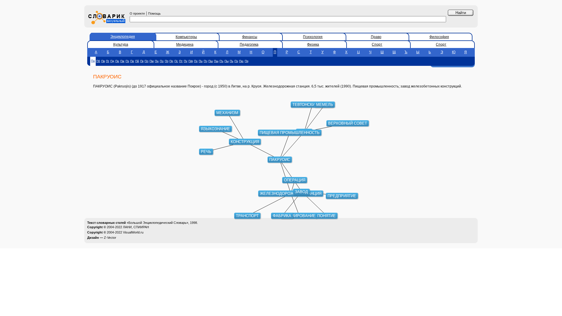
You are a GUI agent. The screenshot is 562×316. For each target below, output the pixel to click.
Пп (166, 61)
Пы (227, 61)
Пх (196, 61)
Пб (98, 61)
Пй (137, 61)
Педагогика (249, 44)
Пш (210, 61)
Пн (157, 61)
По (162, 61)
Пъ (221, 61)
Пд (112, 61)
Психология (313, 37)
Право (376, 37)
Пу (185, 61)
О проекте (137, 13)
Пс (176, 61)
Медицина (184, 44)
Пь (231, 61)
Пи (132, 61)
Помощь (154, 13)
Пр (171, 61)
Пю (241, 61)
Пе (117, 61)
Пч (205, 61)
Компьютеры (186, 37)
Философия (439, 37)
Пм (152, 61)
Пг (107, 61)
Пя (246, 61)
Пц (201, 61)
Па (93, 60)
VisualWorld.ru (133, 232)
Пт (181, 61)
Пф (191, 61)
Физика (313, 44)
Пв (103, 61)
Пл (146, 61)
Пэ (236, 61)
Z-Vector (110, 237)
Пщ (216, 61)
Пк (141, 61)
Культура (120, 44)
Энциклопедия (122, 37)
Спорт (377, 44)
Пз (127, 61)
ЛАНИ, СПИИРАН (136, 227)
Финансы (249, 37)
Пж (122, 61)
